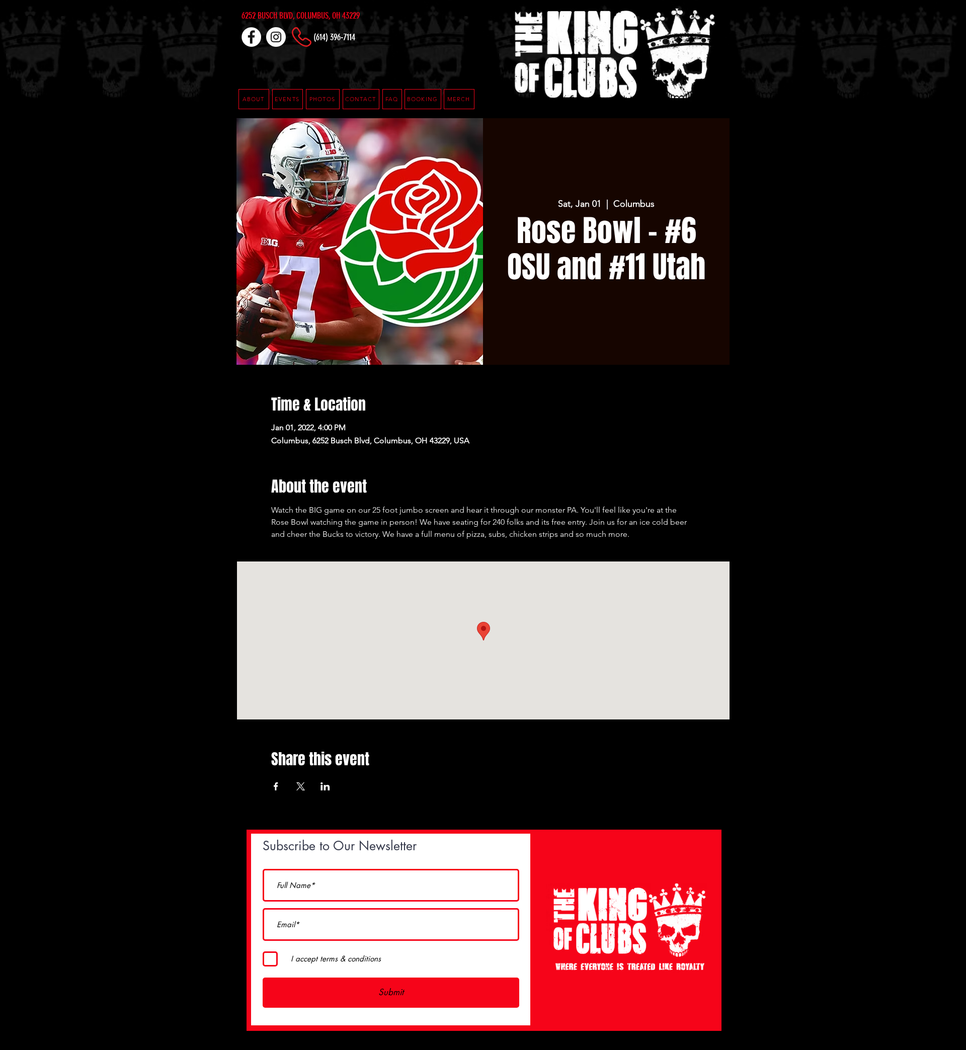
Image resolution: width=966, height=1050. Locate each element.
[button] (392, 99)
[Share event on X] (300, 786)
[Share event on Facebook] (276, 786)
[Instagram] (276, 37)
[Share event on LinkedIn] (325, 786)
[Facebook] (251, 37)
